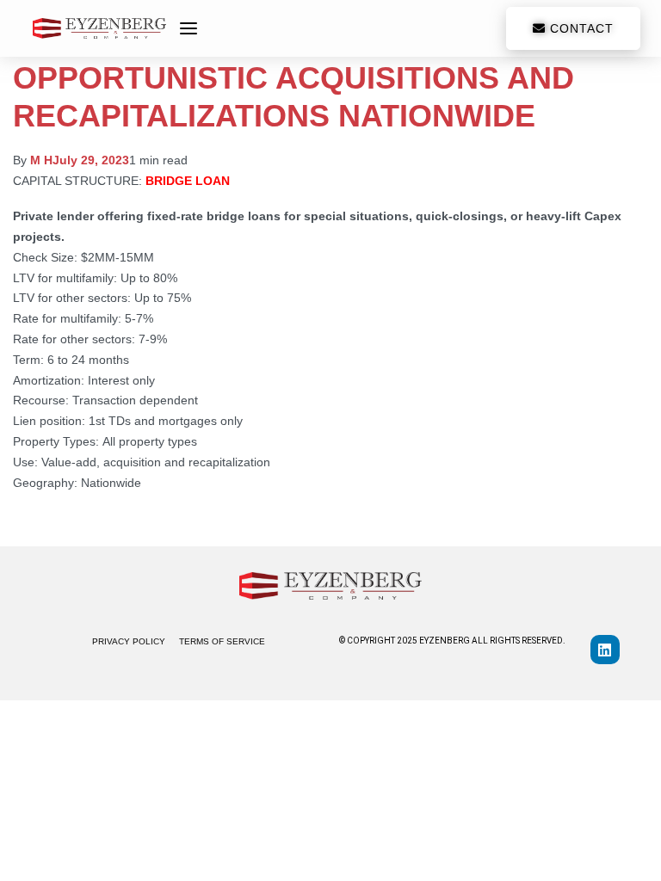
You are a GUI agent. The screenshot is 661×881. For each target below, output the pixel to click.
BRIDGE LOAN (187, 181)
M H (41, 160)
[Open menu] (188, 28)
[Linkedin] (605, 649)
